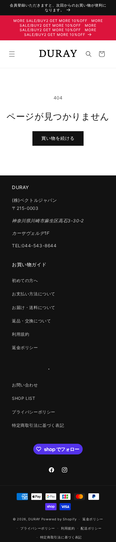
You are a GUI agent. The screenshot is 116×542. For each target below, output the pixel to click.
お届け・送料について (33, 307)
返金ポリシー (25, 347)
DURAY (34, 519)
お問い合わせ (25, 384)
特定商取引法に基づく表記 (38, 425)
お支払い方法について (33, 293)
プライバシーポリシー (33, 411)
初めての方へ (25, 280)
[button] (11, 54)
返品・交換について (31, 320)
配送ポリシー (91, 528)
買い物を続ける (58, 138)
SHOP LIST (23, 398)
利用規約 (20, 334)
